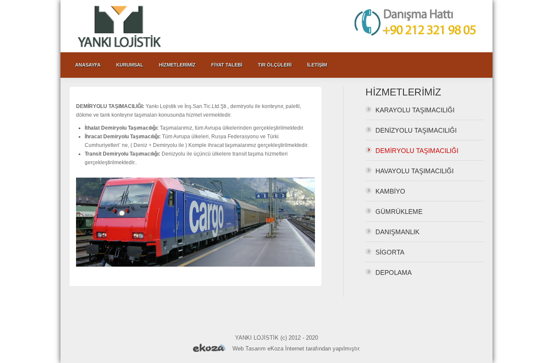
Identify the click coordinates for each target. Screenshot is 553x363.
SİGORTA (389, 252)
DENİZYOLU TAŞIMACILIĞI (416, 130)
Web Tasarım (249, 348)
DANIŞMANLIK (397, 232)
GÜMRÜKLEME (399, 211)
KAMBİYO (390, 191)
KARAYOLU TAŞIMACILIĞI (414, 110)
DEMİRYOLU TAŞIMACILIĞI (416, 150)
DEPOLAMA (393, 272)
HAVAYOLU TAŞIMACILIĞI (414, 171)
